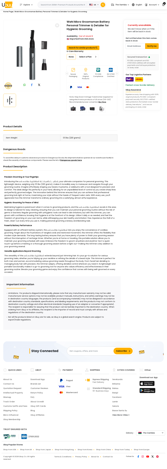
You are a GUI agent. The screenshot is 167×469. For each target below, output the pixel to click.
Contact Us (8, 384)
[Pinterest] (157, 457)
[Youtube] (147, 457)
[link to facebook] (32, 85)
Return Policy (37, 392)
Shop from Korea (85, 449)
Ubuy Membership (11, 419)
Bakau (115, 388)
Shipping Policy (10, 410)
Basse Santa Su (119, 410)
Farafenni (116, 397)
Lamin (115, 401)
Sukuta (115, 406)
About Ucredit (37, 401)
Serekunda (117, 379)
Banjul (115, 392)
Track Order (9, 401)
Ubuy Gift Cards (38, 406)
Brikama (116, 384)
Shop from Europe (141, 449)
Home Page (8, 11)
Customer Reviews (39, 388)
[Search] (103, 4)
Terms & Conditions (62, 456)
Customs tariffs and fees (15, 406)
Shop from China (103, 449)
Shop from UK (26, 449)
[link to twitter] (39, 85)
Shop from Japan (43, 449)
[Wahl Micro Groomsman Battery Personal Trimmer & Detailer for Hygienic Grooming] (32, 55)
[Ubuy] (7, 4)
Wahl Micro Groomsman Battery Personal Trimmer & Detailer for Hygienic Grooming (51, 11)
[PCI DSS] (9, 436)
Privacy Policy (81, 456)
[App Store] (147, 384)
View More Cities (120, 415)
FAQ (32, 397)
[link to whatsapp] (24, 85)
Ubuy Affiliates (37, 415)
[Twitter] (152, 457)
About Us (7, 379)
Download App (38, 379)
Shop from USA (9, 449)
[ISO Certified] (29, 436)
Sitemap (7, 397)
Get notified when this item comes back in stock (141, 39)
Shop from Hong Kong (64, 449)
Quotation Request (12, 388)
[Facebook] (138, 457)
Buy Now (102, 102)
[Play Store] (147, 391)
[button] (120, 4)
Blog (33, 410)
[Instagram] (143, 457)
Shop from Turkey (122, 449)
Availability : (72, 36)
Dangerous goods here (71, 160)
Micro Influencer (11, 415)
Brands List (36, 384)
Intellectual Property (13, 392)
